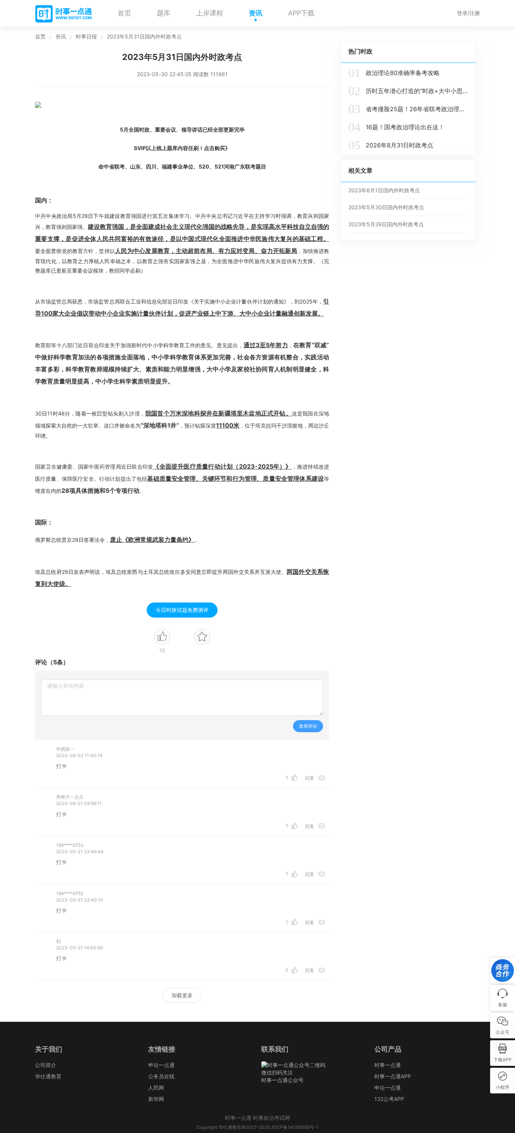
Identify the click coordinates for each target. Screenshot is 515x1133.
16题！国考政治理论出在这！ (396, 127)
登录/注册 (468, 13)
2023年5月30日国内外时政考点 (386, 207)
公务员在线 (161, 1076)
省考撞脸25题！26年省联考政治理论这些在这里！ (408, 109)
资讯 (255, 13)
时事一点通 (387, 1065)
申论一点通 (161, 1065)
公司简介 (45, 1065)
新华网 (156, 1099)
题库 (163, 13)
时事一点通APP (392, 1076)
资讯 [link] (60, 36)
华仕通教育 (48, 1076)
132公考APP (389, 1099)
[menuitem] (124, 13)
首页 (124, 13)
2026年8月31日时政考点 (390, 145)
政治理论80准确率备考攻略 (394, 73)
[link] (40, 36)
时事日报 (86, 36)
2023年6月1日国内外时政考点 (384, 190)
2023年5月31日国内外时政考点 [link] (144, 36)
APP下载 (301, 13)
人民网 (156, 1087)
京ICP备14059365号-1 (295, 1127)
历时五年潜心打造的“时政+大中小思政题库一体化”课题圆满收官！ (408, 91)
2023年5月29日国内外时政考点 (386, 224)
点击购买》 (217, 148)
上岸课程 (209, 13)
